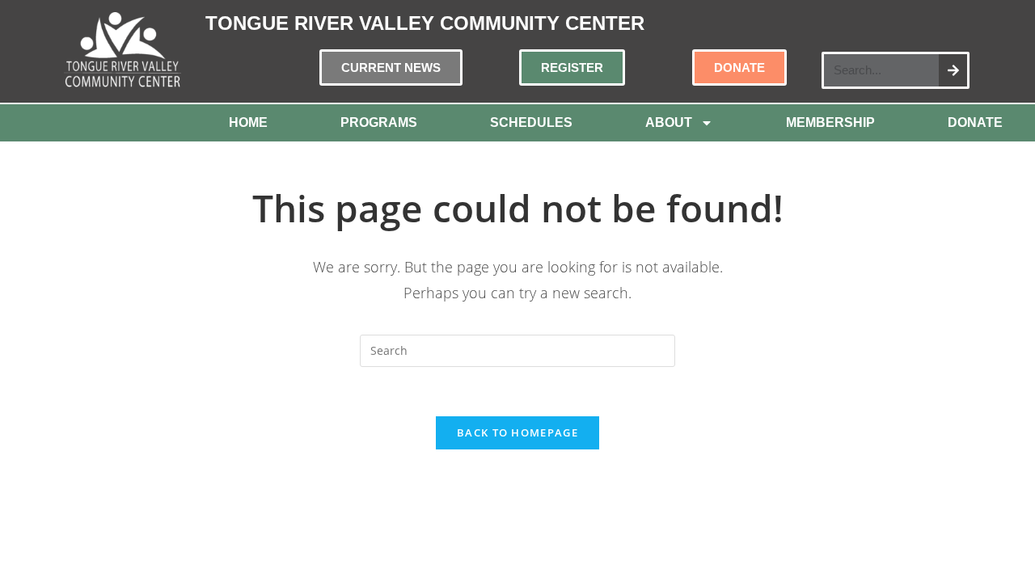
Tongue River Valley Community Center (424, 23)
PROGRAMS (378, 122)
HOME (248, 122)
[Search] (953, 70)
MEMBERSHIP (830, 122)
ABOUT (668, 122)
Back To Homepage (517, 432)
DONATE (975, 122)
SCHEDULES (531, 122)
